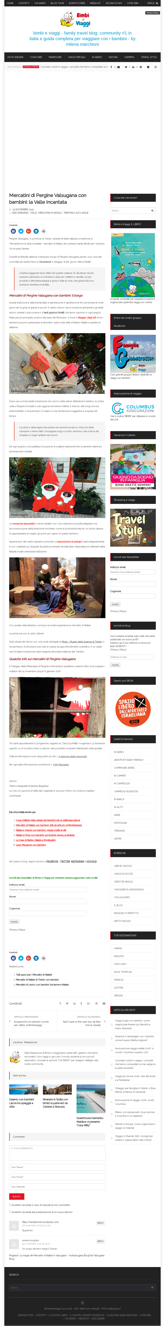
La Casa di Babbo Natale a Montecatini (36, 840)
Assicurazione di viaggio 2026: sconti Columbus (134, 1102)
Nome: (12, 896)
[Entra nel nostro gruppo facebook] (133, 354)
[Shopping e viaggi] (133, 528)
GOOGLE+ (92, 861)
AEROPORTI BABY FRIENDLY (129, 760)
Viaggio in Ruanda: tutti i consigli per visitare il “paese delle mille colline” (134, 1138)
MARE (117, 815)
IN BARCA (119, 799)
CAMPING (129, 57)
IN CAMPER (120, 775)
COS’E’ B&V (133, 3)
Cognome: (14, 908)
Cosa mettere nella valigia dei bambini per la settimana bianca (48, 820)
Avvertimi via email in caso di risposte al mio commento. (41, 1205)
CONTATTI (40, 1315)
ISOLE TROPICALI (123, 972)
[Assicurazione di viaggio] (133, 408)
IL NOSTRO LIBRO (58, 1315)
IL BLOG (118, 905)
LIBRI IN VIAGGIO (123, 866)
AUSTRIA (118, 987)
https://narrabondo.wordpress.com (40, 1222)
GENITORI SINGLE (123, 881)
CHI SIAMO (70, 1318)
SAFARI (117, 838)
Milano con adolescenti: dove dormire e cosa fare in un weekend (135, 1114)
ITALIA (33, 213)
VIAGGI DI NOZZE (123, 874)
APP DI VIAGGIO (122, 921)
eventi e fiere (77, 3)
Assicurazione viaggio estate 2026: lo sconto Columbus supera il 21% (134, 1050)
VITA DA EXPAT (122, 897)
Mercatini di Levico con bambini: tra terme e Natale (42, 984)
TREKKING (119, 830)
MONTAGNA (120, 823)
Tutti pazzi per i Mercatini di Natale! (34, 974)
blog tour (57, 3)
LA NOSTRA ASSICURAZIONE (122, 1315)
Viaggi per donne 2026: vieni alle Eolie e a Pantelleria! (58, 67)
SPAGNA (118, 995)
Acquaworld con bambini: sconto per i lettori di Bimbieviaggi (31, 1023)
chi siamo (40, 3)
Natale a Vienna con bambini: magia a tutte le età (41, 830)
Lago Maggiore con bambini (31, 845)
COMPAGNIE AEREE (124, 768)
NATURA (113, 57)
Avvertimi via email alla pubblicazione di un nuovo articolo (42, 1212)
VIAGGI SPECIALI (77, 57)
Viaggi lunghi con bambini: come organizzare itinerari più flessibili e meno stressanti (132, 1024)
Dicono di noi (114, 3)
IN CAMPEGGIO (122, 783)
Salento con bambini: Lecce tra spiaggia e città (21, 1103)
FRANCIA (118, 980)
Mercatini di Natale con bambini (32, 825)
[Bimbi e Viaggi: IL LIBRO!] (133, 265)
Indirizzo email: (17, 884)
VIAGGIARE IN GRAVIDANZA (129, 889)
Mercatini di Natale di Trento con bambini (37, 979)
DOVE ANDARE (15, 57)
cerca (150, 3)
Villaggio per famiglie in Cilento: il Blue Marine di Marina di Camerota (135, 1090)
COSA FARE (36, 57)
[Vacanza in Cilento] (133, 466)
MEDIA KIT (83, 1318)
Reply (100, 1223)
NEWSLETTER (25, 1315)
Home (10, 3)
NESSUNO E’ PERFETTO (126, 913)
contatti (24, 3)
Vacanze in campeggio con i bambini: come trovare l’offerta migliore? (134, 1038)
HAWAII (118, 948)
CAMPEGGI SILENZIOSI (126, 791)
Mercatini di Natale (50, 213)
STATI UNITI (120, 964)
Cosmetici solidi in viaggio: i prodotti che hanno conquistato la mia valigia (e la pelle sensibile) (135, 1064)
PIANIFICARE (55, 57)
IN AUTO (118, 807)
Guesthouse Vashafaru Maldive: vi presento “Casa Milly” (90, 1122)
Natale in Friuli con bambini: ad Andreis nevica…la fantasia (45, 835)
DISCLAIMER (98, 1318)
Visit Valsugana (61, 764)
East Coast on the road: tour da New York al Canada (81, 1023)
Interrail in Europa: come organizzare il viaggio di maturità (135, 1126)
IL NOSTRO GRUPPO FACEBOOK (87, 1315)
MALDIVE (119, 956)
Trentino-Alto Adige (75, 213)
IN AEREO (97, 57)
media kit (95, 3)
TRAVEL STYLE (149, 57)
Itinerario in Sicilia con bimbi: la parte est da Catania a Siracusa (55, 1103)
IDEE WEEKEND (20, 213)
